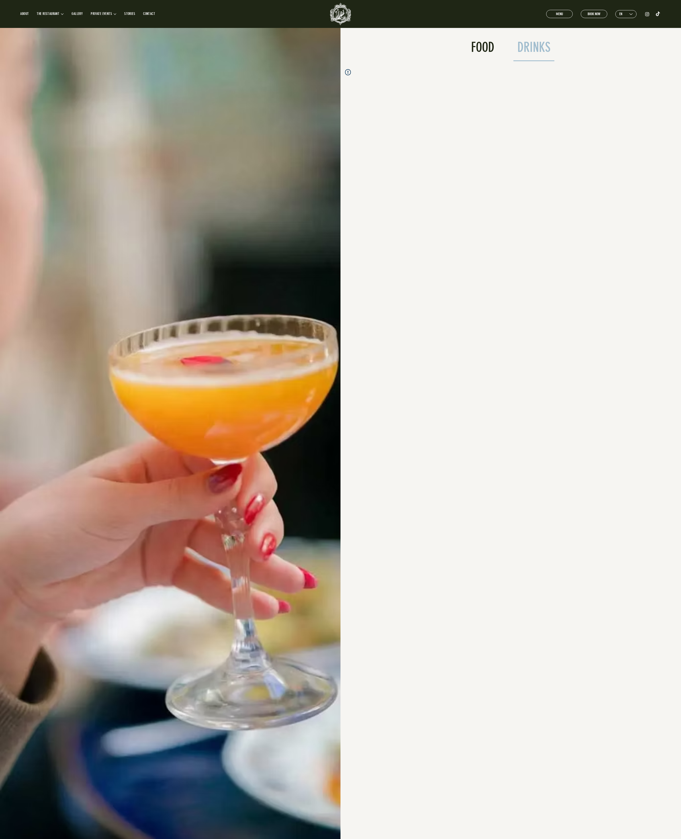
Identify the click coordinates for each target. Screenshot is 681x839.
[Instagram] (647, 14)
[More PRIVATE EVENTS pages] (115, 14)
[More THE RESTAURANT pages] (62, 14)
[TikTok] (658, 14)
